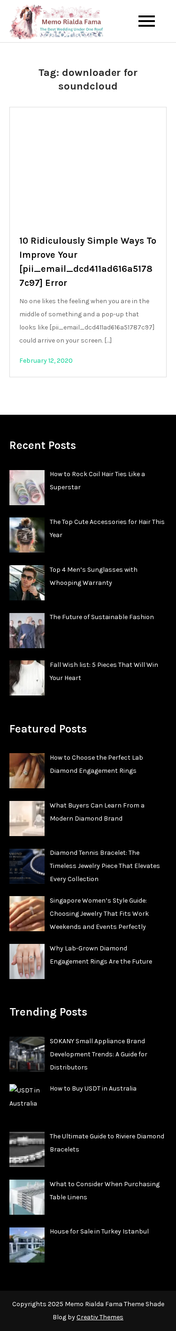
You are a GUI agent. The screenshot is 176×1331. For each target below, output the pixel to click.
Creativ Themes (100, 1317)
